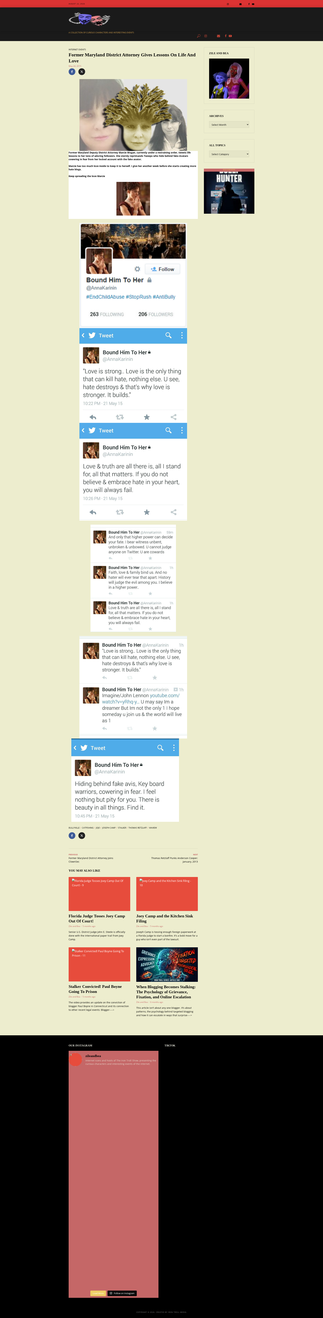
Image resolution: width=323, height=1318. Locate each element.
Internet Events (77, 49)
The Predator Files (123, 36)
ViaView (153, 827)
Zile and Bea (74, 926)
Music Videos (185, 36)
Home (95, 36)
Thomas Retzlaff (138, 827)
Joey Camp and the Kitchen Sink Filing (164, 918)
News (105, 36)
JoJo (98, 827)
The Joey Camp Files (148, 36)
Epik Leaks (168, 36)
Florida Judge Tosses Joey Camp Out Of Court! (97, 918)
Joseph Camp (109, 827)
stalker (122, 827)
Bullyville (74, 827)
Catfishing (88, 827)
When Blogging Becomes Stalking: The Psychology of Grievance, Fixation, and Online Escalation (166, 992)
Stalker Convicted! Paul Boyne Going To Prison (95, 989)
